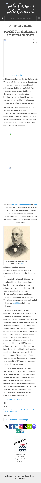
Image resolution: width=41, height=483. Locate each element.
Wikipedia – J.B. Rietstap (14, 399)
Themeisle (22, 478)
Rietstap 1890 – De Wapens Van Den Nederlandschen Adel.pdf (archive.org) (20, 410)
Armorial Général (17, 75)
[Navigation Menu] (38, 18)
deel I (28, 204)
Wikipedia (22, 263)
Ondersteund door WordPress (14, 476)
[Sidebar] (2, 18)
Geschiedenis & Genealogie (17, 420)
